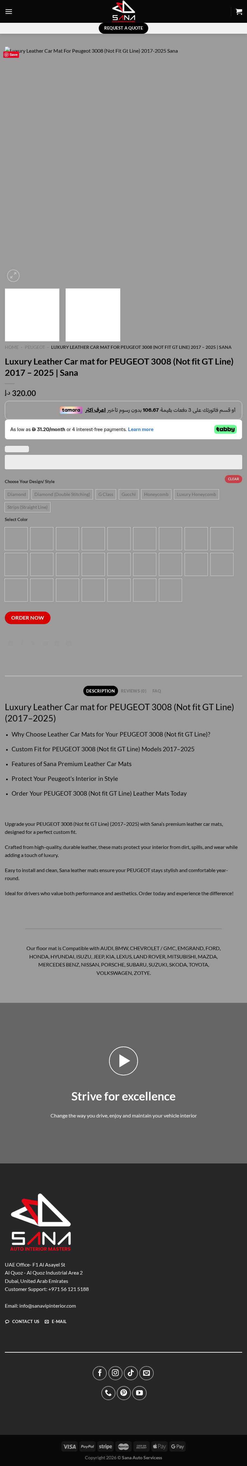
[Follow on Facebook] (100, 1373)
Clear (233, 479)
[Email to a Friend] (45, 643)
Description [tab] (100, 690)
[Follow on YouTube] (139, 1393)
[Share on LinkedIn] (68, 643)
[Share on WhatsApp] (10, 643)
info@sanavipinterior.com (47, 1306)
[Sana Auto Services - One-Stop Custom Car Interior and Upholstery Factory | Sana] (123, 11)
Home (12, 347)
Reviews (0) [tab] (133, 690)
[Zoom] (13, 275)
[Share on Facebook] (22, 643)
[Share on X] (34, 643)
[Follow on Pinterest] (124, 1393)
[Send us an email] (146, 1373)
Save (14, 54)
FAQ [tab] (156, 690)
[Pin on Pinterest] (57, 643)
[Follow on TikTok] (131, 1373)
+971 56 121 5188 (68, 1289)
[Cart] (239, 11)
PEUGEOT (35, 347)
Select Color (16, 519)
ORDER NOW (27, 618)
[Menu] (9, 11)
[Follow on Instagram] (115, 1373)
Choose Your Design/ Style (30, 482)
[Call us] (108, 1393)
